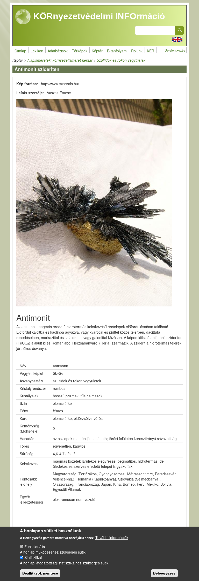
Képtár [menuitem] (97, 50)
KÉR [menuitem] (150, 50)
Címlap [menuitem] (20, 50)
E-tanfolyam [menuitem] (117, 50)
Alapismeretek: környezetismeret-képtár (60, 60)
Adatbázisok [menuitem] (58, 50)
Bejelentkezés (175, 50)
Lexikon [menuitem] (37, 50)
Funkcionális (34, 546)
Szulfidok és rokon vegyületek (121, 60)
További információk (111, 537)
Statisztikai (33, 557)
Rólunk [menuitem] (137, 50)
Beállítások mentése (40, 573)
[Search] (179, 30)
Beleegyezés (164, 573)
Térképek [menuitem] (79, 50)
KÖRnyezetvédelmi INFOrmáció (98, 16)
